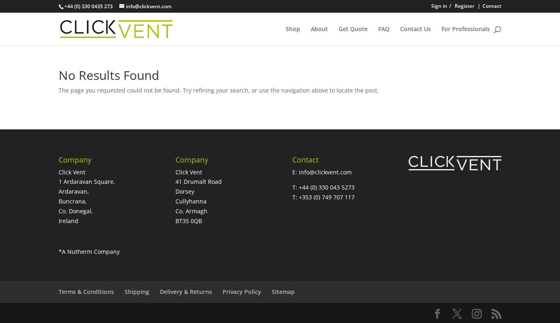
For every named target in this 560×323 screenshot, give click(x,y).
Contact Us (415, 29)
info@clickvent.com (326, 172)
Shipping (137, 292)
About (319, 29)
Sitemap (283, 292)
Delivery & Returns (186, 292)
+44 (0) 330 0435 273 (88, 6)
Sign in (441, 6)
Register (464, 6)
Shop (293, 29)
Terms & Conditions (86, 292)
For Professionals (466, 29)
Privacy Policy (242, 292)
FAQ (383, 29)
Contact (489, 6)
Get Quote (353, 29)
